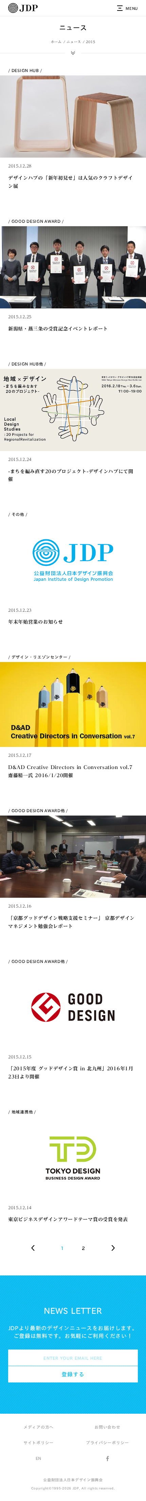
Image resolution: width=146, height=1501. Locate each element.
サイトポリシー (38, 1443)
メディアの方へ (38, 1427)
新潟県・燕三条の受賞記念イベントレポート (58, 328)
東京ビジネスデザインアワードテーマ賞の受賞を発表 (68, 1219)
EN (38, 1458)
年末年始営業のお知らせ (35, 622)
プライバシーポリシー (107, 1443)
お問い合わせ (107, 1427)
